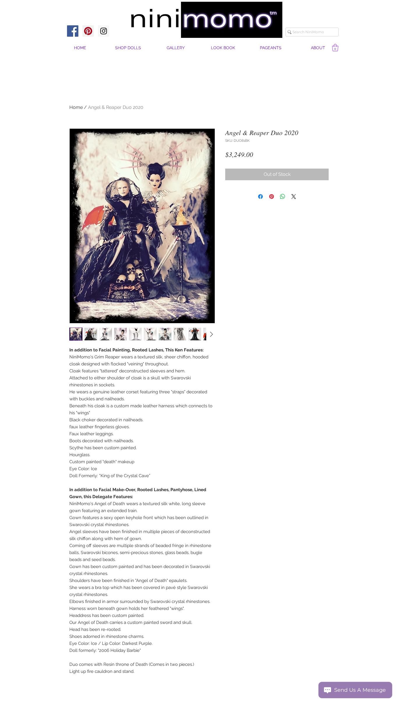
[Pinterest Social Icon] (88, 31)
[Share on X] (293, 196)
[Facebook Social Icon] (72, 31)
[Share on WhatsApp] (282, 196)
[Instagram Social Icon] (103, 31)
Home (76, 107)
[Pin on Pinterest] (271, 196)
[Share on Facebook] (260, 196)
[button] (318, 48)
